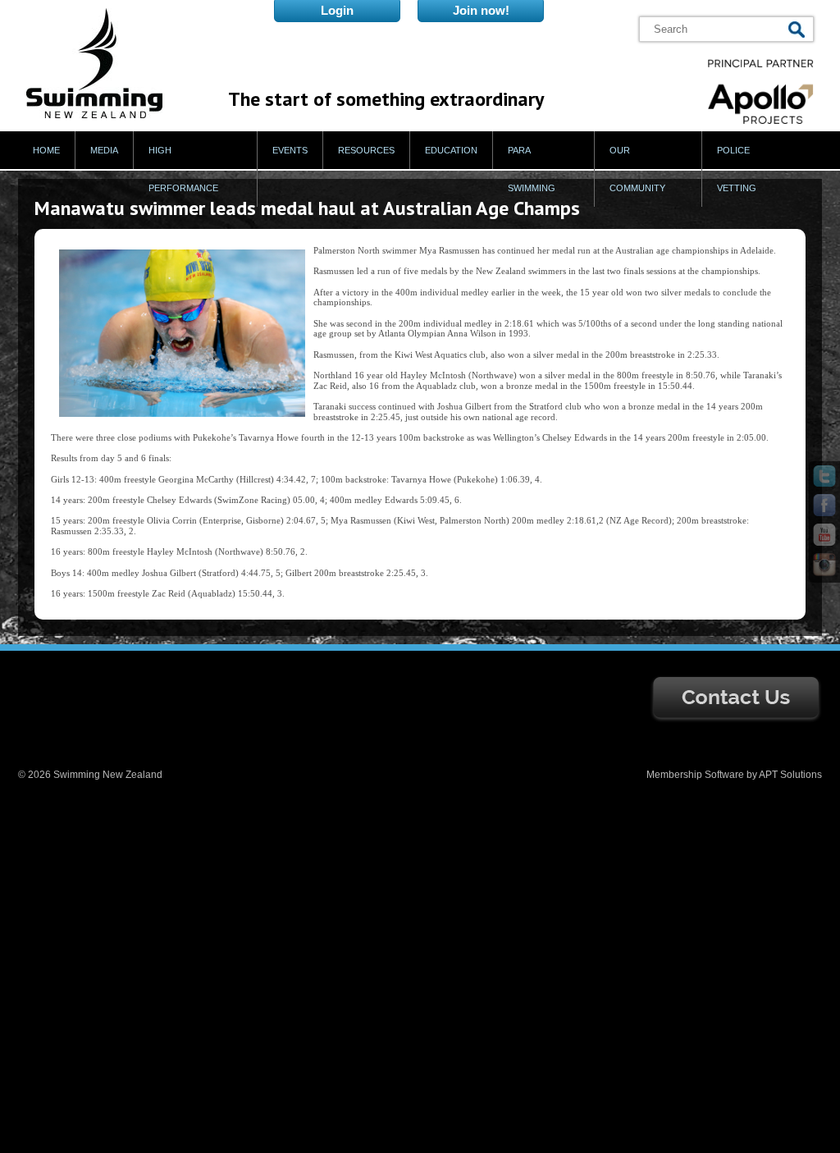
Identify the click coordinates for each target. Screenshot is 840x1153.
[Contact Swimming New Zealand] (736, 719)
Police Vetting (736, 169)
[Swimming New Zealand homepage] (94, 115)
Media (104, 150)
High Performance (183, 169)
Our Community (637, 169)
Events (290, 150)
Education (451, 150)
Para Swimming (531, 169)
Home (46, 150)
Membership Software (695, 774)
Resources (366, 150)
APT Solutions (790, 774)
